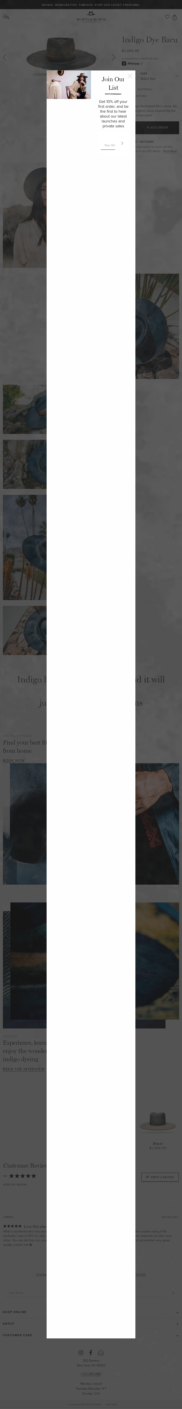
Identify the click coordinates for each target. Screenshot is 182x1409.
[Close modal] (129, 75)
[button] (122, 143)
